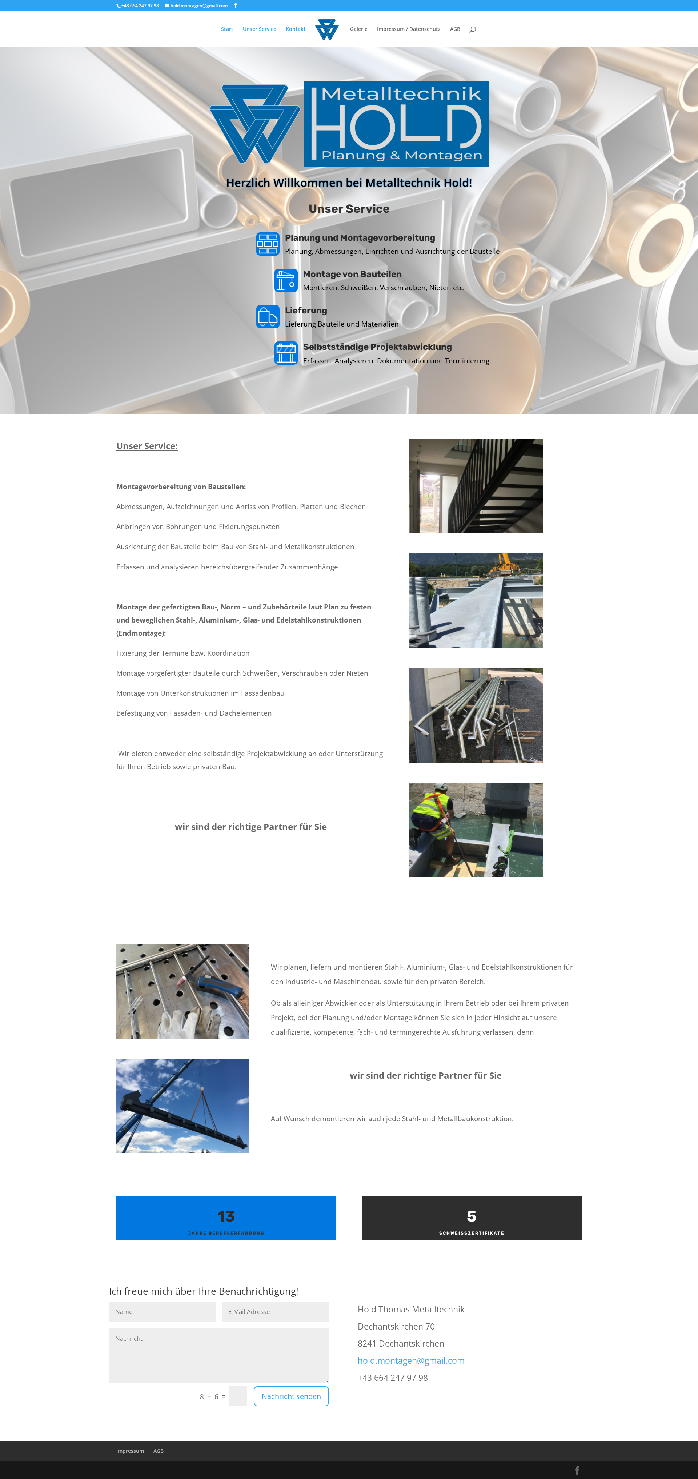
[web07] (182, 1151)
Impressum (130, 1450)
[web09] (475, 875)
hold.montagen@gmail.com (411, 1360)
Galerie (359, 29)
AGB (455, 29)
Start (227, 29)
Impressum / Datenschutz (409, 29)
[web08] (475, 531)
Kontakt (296, 29)
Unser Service (259, 29)
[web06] (475, 646)
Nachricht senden (291, 1396)
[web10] (475, 760)
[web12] (182, 1036)
